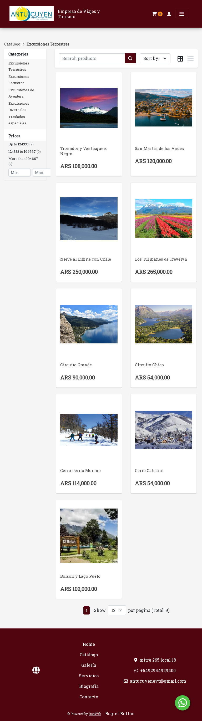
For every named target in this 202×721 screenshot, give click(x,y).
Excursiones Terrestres (48, 44)
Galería (88, 665)
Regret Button (120, 713)
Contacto (88, 696)
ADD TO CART (89, 117)
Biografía (89, 686)
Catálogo (12, 44)
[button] (25, 144)
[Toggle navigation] (181, 14)
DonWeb (95, 714)
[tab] (180, 58)
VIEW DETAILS (81, 131)
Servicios (89, 675)
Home (89, 644)
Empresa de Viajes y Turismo (79, 14)
